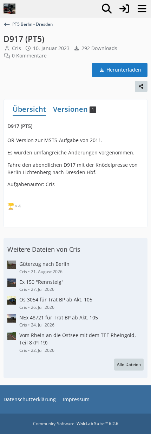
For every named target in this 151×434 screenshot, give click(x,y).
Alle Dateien (129, 364)
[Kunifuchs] (9, 9)
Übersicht (29, 109)
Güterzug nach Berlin (44, 264)
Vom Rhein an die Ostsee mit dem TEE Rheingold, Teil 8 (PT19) (77, 339)
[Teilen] (141, 86)
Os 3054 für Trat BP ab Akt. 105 (55, 299)
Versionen (73, 109)
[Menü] (142, 9)
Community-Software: (75, 424)
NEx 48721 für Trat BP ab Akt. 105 (58, 317)
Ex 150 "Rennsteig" (41, 282)
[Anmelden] (124, 9)
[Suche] (107, 9)
